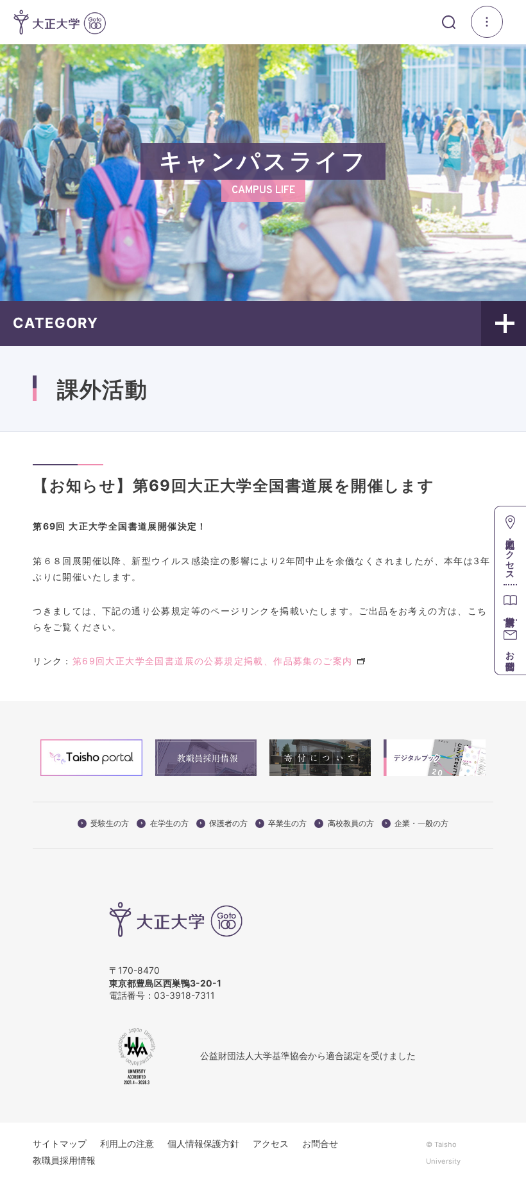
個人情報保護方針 (203, 1143)
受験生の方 (109, 823)
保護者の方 (228, 823)
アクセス (271, 1143)
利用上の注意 (127, 1143)
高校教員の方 (350, 823)
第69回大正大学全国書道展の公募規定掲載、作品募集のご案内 (212, 660)
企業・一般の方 (421, 823)
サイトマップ (60, 1143)
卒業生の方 (287, 823)
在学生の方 (169, 823)
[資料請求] (510, 601)
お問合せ (320, 1143)
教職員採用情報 (64, 1160)
